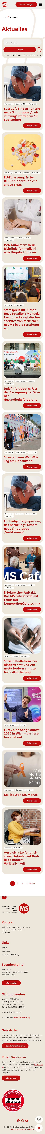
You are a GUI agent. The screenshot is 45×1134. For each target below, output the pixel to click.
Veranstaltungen (26, 4)
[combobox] (22, 42)
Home (4, 17)
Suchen (20, 49)
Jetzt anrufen (11, 1078)
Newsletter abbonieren (15, 1045)
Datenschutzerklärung (10, 954)
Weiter (32, 883)
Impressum (6, 950)
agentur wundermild (18, 1129)
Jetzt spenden (11, 982)
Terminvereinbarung (21, 1017)
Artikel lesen (32, 125)
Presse (4, 947)
